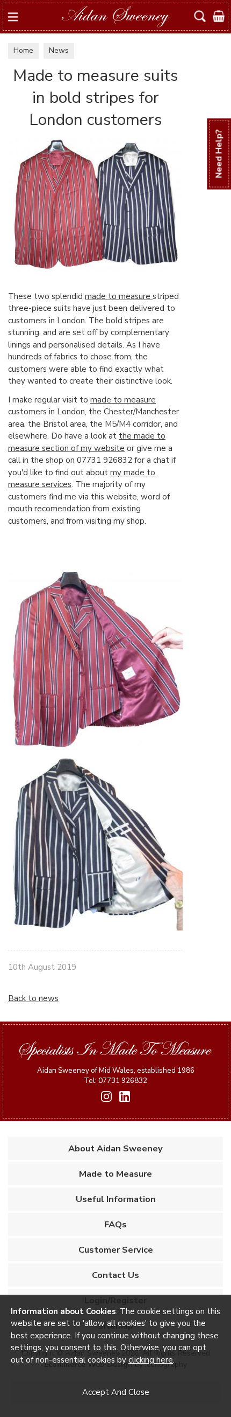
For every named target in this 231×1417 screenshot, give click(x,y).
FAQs (115, 1224)
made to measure (119, 296)
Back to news (33, 998)
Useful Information (116, 1199)
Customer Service (115, 1250)
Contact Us (115, 1275)
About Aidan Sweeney (115, 1148)
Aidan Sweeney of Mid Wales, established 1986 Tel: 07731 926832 (115, 1075)
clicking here (150, 1360)
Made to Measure (115, 1174)
